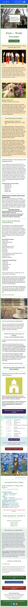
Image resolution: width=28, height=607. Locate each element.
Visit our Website (14, 41)
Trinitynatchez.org (16, 598)
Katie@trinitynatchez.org (14, 403)
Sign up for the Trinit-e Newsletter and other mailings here (14, 588)
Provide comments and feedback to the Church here (14, 577)
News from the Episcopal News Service (14, 411)
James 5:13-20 (14, 522)
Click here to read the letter (8, 294)
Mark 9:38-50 (14, 524)
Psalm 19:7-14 (14, 525)
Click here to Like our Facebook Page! (14, 582)
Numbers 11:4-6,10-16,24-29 (14, 520)
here (5, 396)
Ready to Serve (12, 287)
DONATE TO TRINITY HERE (14, 449)
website (13, 77)
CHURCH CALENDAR (14, 439)
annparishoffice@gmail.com (15, 597)
